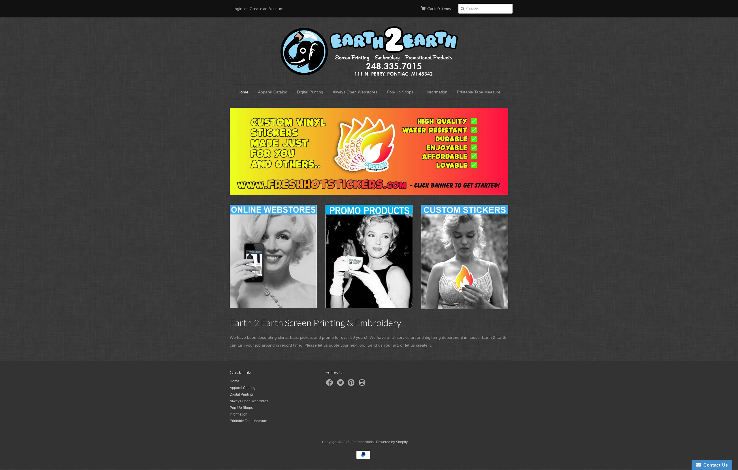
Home (243, 92)
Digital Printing (310, 92)
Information (437, 92)
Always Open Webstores (355, 92)
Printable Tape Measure (478, 92)
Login (237, 8)
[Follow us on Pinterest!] (352, 384)
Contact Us (714, 465)
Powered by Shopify (392, 442)
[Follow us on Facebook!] (330, 384)
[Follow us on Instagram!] (363, 384)
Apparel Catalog (272, 92)
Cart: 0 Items (439, 8)
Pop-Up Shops (401, 92)
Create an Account (267, 8)
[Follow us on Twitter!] (341, 384)
